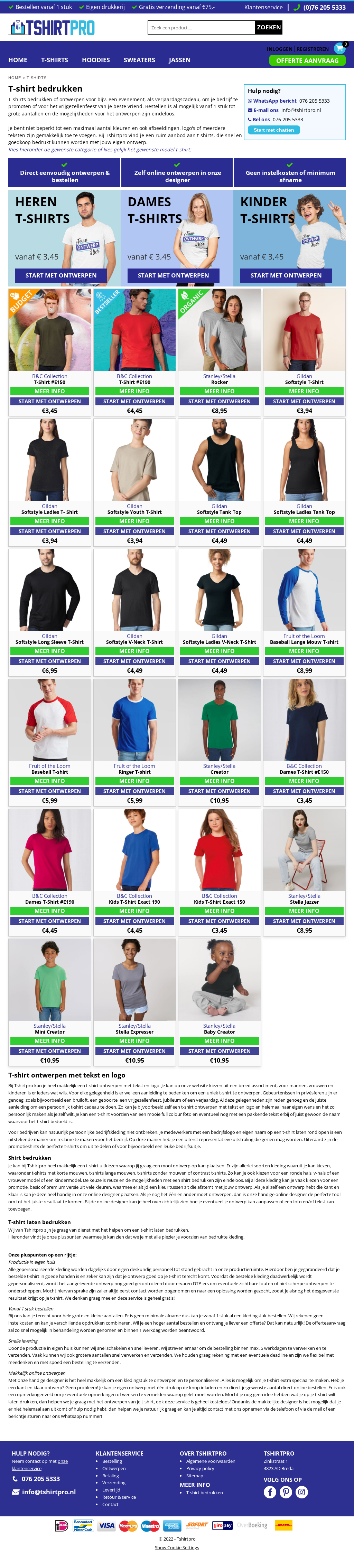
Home (14, 78)
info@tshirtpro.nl (301, 110)
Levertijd (111, 1490)
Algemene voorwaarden (210, 1461)
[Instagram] (302, 1492)
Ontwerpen (114, 1468)
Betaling (110, 1475)
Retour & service (119, 1497)
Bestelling (112, 1461)
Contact (110, 1504)
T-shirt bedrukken (204, 1492)
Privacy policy (200, 1468)
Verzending (113, 1482)
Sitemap (194, 1475)
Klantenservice (263, 7)
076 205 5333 (314, 100)
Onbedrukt (49, 401)
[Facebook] (270, 1492)
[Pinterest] (286, 1492)
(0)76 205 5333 (325, 7)
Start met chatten (274, 130)
